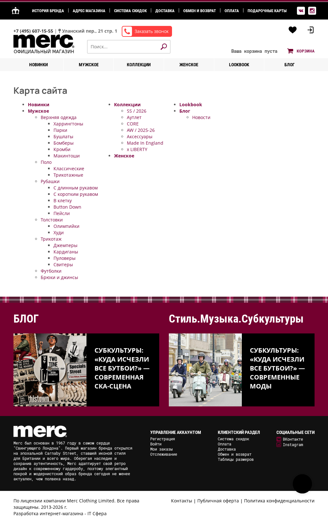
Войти (155, 443)
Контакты (181, 501)
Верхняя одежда (59, 117)
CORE (133, 124)
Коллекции (139, 64)
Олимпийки (66, 226)
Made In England (145, 143)
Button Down (67, 207)
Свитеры (63, 264)
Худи (58, 232)
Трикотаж (51, 239)
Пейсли (61, 213)
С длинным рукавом (75, 188)
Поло (46, 162)
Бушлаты (63, 136)
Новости (201, 117)
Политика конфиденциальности (279, 501)
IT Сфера (97, 513)
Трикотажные (68, 175)
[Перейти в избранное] (293, 30)
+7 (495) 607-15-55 (33, 31)
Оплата (232, 10)
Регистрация (162, 438)
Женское (188, 64)
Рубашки (50, 181)
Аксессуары (139, 136)
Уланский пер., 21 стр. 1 (90, 31)
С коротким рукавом (75, 194)
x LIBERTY (137, 149)
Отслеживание (163, 454)
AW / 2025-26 (141, 130)
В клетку (62, 200)
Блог (289, 64)
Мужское (89, 64)
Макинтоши (66, 156)
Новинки (38, 64)
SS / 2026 (136, 111)
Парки (60, 130)
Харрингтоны (68, 124)
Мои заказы (161, 449)
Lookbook (239, 64)
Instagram (293, 444)
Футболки (51, 271)
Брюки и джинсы (59, 277)
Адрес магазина (89, 10)
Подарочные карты (267, 10)
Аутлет (134, 117)
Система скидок (130, 10)
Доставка (165, 10)
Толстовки (52, 220)
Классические (68, 168)
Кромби (61, 149)
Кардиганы (65, 252)
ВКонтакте (293, 439)
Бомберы (63, 143)
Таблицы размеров (236, 459)
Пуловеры (64, 258)
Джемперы (65, 245)
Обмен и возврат (199, 10)
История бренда (48, 10)
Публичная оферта (218, 501)
